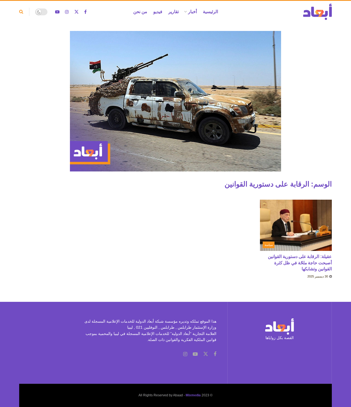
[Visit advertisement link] (175, 105)
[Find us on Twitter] (76, 12)
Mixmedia (193, 395)
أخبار (192, 11)
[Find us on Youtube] (57, 12)
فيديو (157, 11)
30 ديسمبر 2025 (318, 276)
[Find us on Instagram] (67, 12)
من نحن (140, 11)
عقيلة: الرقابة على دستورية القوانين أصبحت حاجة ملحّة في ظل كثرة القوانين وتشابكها (300, 262)
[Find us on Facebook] (85, 12)
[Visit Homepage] (317, 11)
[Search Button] (21, 12)
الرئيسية (210, 11)
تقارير (173, 11)
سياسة (269, 245)
